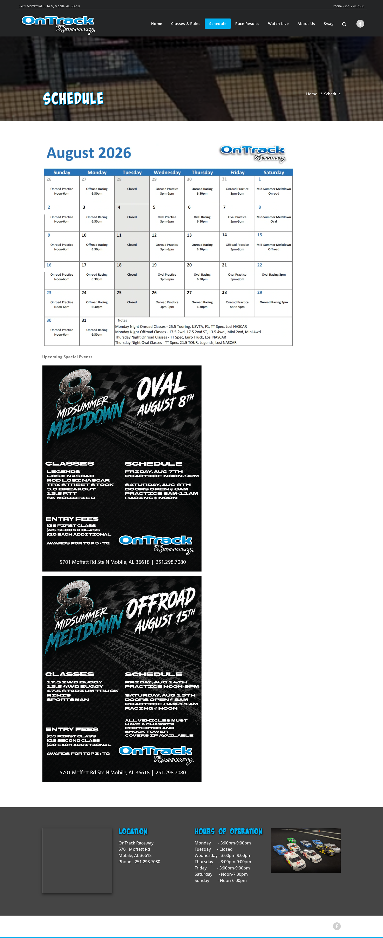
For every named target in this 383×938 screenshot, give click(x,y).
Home (156, 23)
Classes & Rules (186, 23)
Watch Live (278, 23)
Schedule (217, 23)
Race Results (247, 23)
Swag (328, 23)
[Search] (344, 24)
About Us (306, 23)
